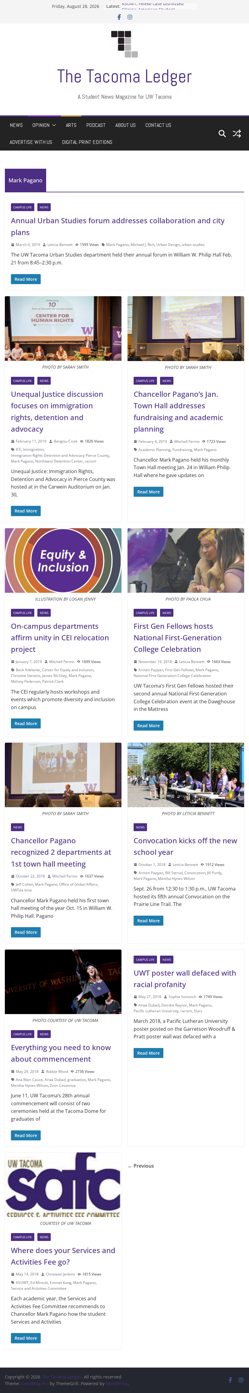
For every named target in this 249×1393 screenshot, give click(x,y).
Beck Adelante (28, 669)
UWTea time (21, 890)
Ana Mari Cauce (29, 1079)
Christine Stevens (25, 675)
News (16, 124)
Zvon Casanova (63, 1085)
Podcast (96, 124)
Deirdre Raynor (174, 1005)
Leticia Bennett (60, 244)
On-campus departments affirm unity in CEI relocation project (60, 637)
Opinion (40, 124)
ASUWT (22, 1282)
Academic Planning (154, 449)
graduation (76, 1079)
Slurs (198, 1010)
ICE (18, 449)
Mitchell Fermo (187, 441)
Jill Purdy (214, 872)
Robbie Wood (57, 1071)
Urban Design (168, 244)
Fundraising (182, 449)
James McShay (54, 675)
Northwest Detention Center (59, 461)
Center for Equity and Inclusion (68, 669)
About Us (125, 124)
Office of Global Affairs (78, 884)
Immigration (33, 449)
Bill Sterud (173, 872)
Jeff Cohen (24, 884)
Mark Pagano (117, 244)
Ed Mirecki (39, 1282)
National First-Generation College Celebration (172, 675)
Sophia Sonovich (182, 996)
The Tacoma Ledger (124, 76)
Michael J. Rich (143, 244)
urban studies (193, 244)
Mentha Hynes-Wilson (176, 878)
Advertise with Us (31, 141)
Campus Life (22, 207)
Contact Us (158, 124)
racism (90, 461)
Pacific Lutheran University (156, 1010)
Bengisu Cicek (65, 441)
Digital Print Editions (87, 141)
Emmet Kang (60, 1282)
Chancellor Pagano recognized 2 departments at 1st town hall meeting (61, 852)
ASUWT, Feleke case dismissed (153, 6)
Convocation (194, 872)
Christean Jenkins (60, 1274)
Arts (71, 124)
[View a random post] (237, 133)
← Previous (141, 1165)
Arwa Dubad (55, 1079)
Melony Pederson (25, 681)
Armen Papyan (150, 669)
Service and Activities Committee (39, 1288)
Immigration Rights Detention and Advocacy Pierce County (60, 455)
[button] (52, 125)
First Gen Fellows (179, 669)
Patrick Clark (52, 681)
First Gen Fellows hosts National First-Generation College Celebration (178, 637)
